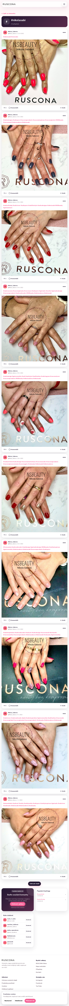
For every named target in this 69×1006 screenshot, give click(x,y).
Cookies (4, 986)
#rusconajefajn (8, 720)
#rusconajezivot (50, 120)
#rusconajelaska (18, 291)
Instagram (39, 980)
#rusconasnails (41, 462)
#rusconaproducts (26, 120)
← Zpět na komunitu (8, 13)
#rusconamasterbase (29, 462)
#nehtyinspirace (54, 547)
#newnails (14, 37)
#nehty (21, 803)
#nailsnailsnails (21, 293)
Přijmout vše (30, 1001)
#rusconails (60, 718)
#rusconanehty (8, 635)
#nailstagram (45, 376)
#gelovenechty (42, 718)
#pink (24, 718)
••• (64, 32)
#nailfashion (36, 376)
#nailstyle (28, 376)
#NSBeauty (59, 120)
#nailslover (16, 205)
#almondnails (7, 803)
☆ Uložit (62, 108)
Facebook (39, 983)
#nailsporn (16, 120)
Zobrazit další (34, 884)
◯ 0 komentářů (13, 108)
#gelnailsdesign (56, 291)
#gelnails (42, 291)
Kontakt (38, 972)
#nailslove (61, 803)
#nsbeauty (31, 464)
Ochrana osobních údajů (9, 980)
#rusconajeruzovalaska (10, 464)
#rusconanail (7, 122)
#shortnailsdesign (15, 462)
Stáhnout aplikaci (18, 904)
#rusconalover (55, 376)
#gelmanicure (7, 208)
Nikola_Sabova (13, 31)
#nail (23, 376)
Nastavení (8, 1001)
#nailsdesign (7, 376)
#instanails (53, 633)
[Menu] (64, 4)
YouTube (39, 986)
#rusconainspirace (39, 120)
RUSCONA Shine (41, 963)
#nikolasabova (17, 122)
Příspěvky (39, 969)
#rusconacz (27, 291)
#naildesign (26, 547)
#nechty (48, 291)
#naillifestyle (32, 205)
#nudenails (7, 806)
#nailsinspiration (8, 633)
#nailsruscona (8, 291)
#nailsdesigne (8, 120)
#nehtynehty (28, 803)
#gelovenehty (16, 376)
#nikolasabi (7, 37)
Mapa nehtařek (41, 966)
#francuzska (7, 547)
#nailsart (28, 633)
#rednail (6, 462)
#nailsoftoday (8, 205)
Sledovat (28, 919)
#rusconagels (23, 464)
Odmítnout (18, 1001)
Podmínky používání (8, 983)
